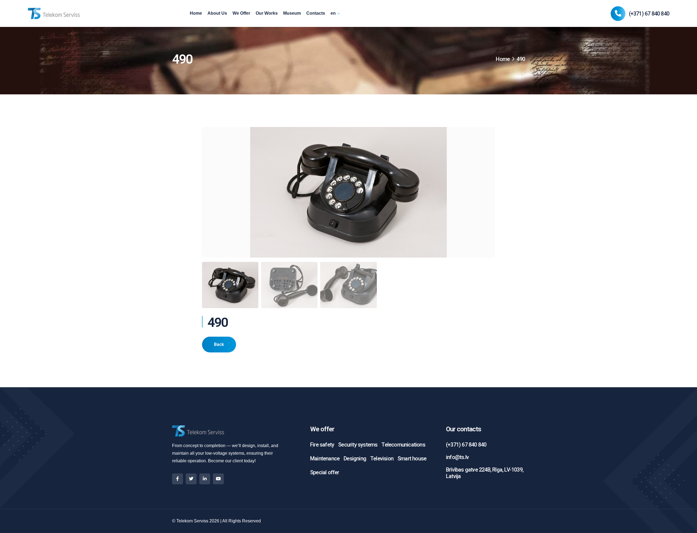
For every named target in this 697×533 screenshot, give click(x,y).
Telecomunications (403, 444)
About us (217, 13)
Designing (355, 458)
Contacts (315, 13)
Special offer (324, 472)
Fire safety (322, 444)
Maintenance (325, 458)
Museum (292, 13)
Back (219, 344)
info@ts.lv (457, 457)
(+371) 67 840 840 (649, 13)
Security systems (357, 444)
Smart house (412, 458)
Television (381, 458)
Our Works (267, 13)
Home (196, 13)
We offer (241, 13)
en (333, 13)
